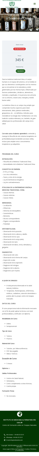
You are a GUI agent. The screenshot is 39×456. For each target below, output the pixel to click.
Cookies (27, 449)
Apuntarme (20, 71)
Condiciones (20, 450)
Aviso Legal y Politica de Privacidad (13, 449)
